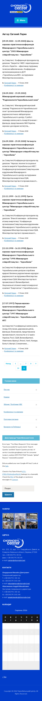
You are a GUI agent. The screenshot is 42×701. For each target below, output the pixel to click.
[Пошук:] (21, 488)
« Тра (4, 677)
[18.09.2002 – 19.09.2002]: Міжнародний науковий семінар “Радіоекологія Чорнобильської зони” (20, 96)
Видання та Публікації (12, 427)
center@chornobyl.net (16, 560)
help (6, 466)
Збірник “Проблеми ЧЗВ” (13, 404)
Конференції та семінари (13, 85)
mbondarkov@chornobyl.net (19, 583)
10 (18, 368)
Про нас (7, 390)
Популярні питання (11, 419)
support (15, 480)
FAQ (12, 477)
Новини (6, 397)
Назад (8, 364)
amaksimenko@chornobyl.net (19, 597)
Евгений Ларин (10, 83)
